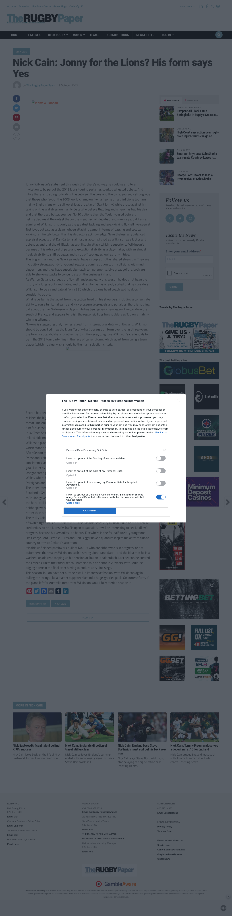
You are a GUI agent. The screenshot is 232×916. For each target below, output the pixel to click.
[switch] (161, 458)
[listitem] (116, 450)
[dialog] (116, 458)
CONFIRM (90, 510)
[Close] (178, 401)
